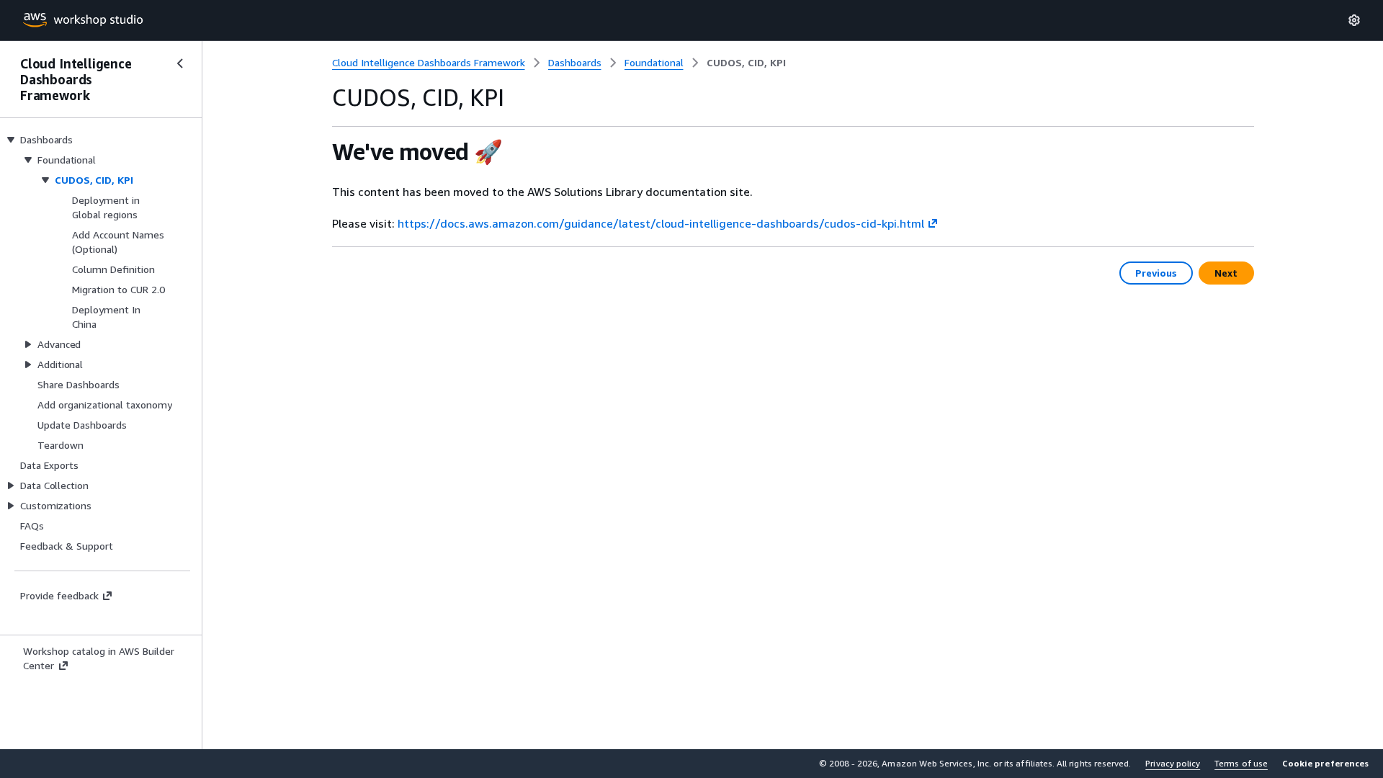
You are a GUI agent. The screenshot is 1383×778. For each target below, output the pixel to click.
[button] (1325, 763)
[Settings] (1354, 20)
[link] (746, 62)
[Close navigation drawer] (180, 63)
